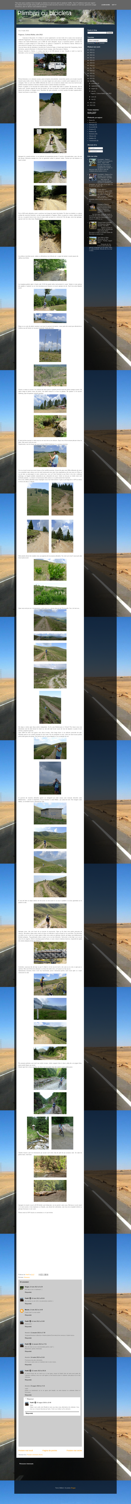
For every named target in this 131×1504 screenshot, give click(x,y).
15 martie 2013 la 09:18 (39, 1370)
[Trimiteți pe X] (43, 1275)
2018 (91, 65)
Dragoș (27, 1287)
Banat (91, 120)
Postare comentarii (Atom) (35, 1454)
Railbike (91, 138)
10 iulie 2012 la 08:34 (38, 1298)
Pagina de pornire (49, 1451)
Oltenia (91, 136)
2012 (91, 81)
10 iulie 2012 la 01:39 (36, 1287)
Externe (91, 129)
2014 (91, 76)
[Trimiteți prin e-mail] (40, 1275)
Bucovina (92, 122)
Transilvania (92, 140)
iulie (92, 91)
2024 (91, 50)
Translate (101, 43)
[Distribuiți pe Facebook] (45, 1275)
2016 (91, 70)
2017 (91, 68)
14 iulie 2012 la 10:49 (38, 1321)
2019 (91, 63)
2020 (91, 60)
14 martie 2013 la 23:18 (37, 1357)
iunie (92, 97)
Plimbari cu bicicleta (44, 13)
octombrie (94, 83)
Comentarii (93, 151)
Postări (92, 148)
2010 (91, 105)
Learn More (105, 5)
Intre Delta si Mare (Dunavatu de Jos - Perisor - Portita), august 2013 (105, 240)
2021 (91, 57)
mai (92, 99)
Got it (114, 5)
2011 (91, 102)
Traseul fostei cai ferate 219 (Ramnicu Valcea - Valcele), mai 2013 (105, 224)
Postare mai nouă (25, 1451)
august (93, 88)
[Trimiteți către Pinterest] (47, 1275)
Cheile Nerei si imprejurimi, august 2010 (105, 190)
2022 (91, 55)
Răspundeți (28, 1292)
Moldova (91, 131)
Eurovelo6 (92, 127)
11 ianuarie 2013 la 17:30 (37, 1332)
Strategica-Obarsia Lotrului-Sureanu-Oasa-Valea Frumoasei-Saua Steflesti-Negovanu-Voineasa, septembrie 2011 (104, 208)
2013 (91, 78)
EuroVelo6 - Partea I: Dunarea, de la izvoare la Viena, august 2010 (105, 161)
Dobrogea (92, 125)
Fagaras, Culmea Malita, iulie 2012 (101, 93)
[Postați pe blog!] (42, 1275)
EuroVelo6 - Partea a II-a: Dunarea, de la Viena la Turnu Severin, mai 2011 (105, 176)
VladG (27, 1298)
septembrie (94, 86)
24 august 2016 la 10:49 (44, 1402)
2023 (91, 52)
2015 (91, 73)
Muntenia (27, 1277)
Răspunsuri (30, 1399)
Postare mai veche (74, 1451)
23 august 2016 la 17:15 (37, 1386)
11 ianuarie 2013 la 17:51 (39, 1344)
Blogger (73, 1488)
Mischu (27, 1310)
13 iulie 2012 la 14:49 (36, 1310)
